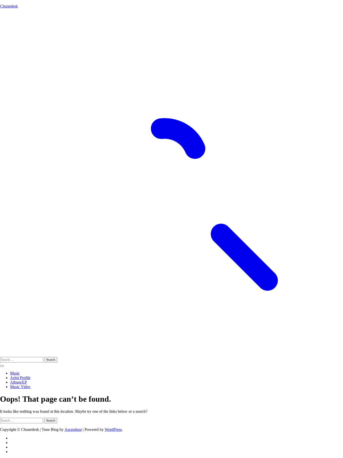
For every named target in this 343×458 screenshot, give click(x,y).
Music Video (20, 387)
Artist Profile (20, 378)
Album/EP (18, 382)
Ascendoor (73, 429)
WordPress (113, 429)
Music (15, 373)
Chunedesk (9, 6)
